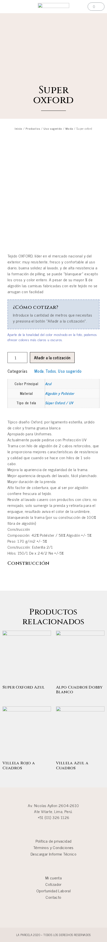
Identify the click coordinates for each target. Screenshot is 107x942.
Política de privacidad (54, 841)
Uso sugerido (53, 128)
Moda (69, 128)
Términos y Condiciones (53, 847)
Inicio (18, 128)
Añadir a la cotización (52, 357)
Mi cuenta (53, 877)
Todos (51, 371)
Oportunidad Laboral (53, 890)
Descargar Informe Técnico (53, 854)
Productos (33, 128)
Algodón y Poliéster (59, 393)
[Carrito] (96, 6)
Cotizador (53, 884)
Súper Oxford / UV (59, 403)
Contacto (53, 897)
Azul (48, 384)
